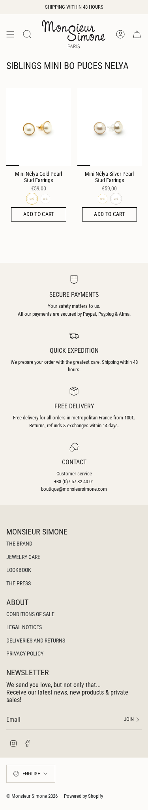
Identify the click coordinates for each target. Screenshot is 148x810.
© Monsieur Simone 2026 (32, 796)
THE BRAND (19, 543)
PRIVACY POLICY (24, 653)
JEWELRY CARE (23, 557)
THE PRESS (18, 583)
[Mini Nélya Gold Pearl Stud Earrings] (38, 127)
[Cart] (137, 34)
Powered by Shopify (83, 796)
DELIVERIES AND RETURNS (35, 640)
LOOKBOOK (18, 570)
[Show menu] (10, 34)
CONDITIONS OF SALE (30, 614)
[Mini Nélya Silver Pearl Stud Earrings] (109, 127)
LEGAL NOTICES (24, 627)
